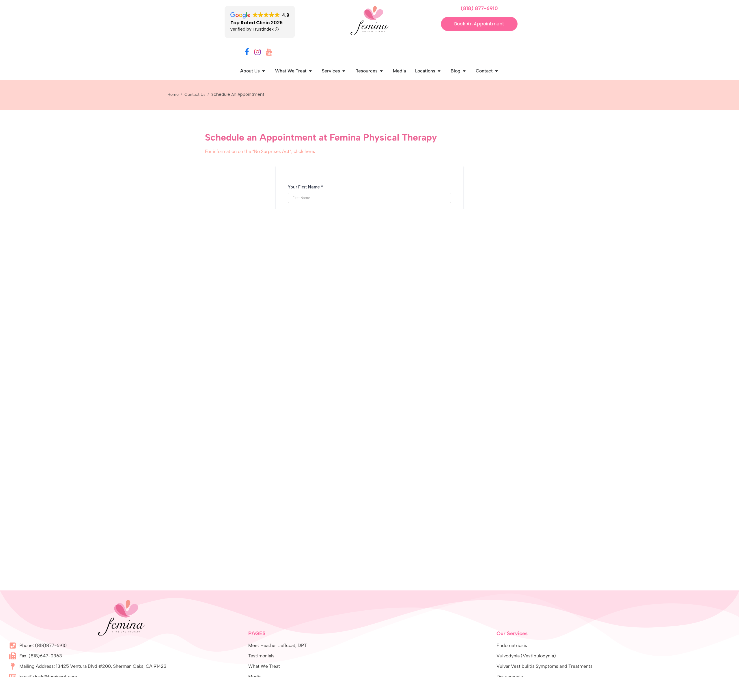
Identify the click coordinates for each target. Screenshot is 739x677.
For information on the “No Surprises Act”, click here (259, 151)
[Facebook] (247, 53)
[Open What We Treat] (310, 71)
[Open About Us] (263, 71)
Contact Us (195, 94)
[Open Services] (343, 71)
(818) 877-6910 (479, 8)
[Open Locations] (439, 71)
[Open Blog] (464, 71)
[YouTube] (269, 53)
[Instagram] (257, 53)
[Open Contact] (496, 71)
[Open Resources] (381, 71)
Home (173, 94)
